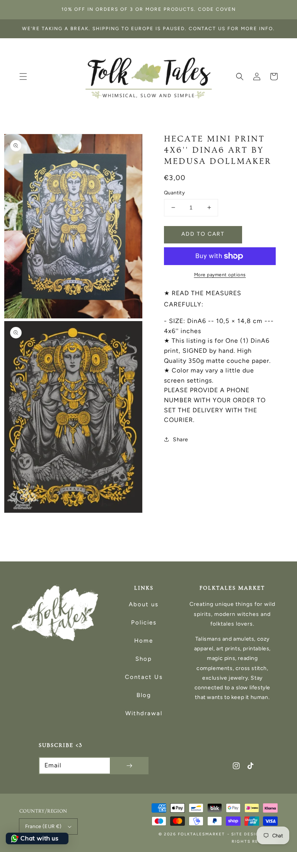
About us (144, 604)
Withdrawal (143, 713)
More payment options (220, 274)
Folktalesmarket (201, 834)
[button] (23, 76)
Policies (144, 622)
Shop (143, 658)
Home (143, 640)
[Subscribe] (129, 765)
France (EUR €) (43, 826)
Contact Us (144, 676)
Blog (144, 695)
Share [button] (180, 439)
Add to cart (203, 234)
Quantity (174, 193)
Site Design (247, 834)
